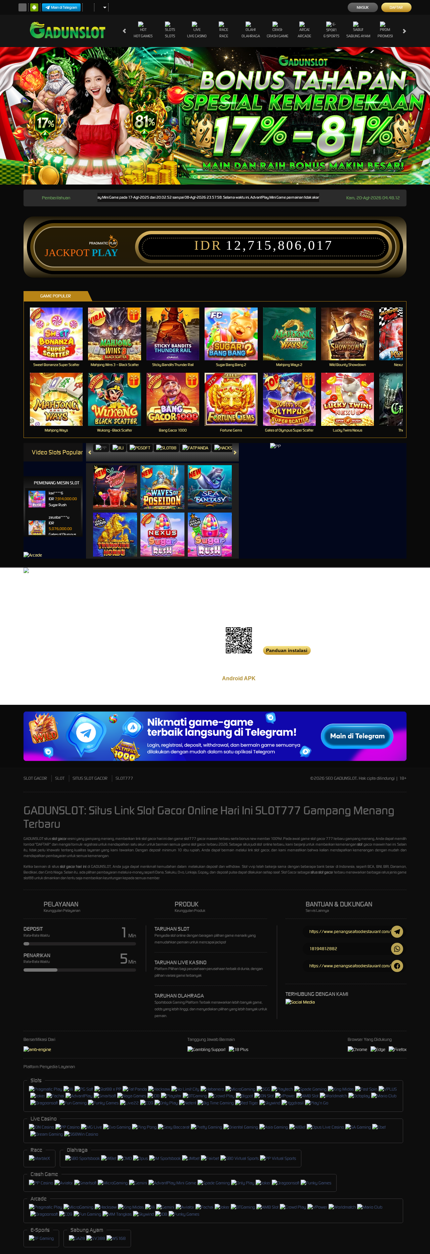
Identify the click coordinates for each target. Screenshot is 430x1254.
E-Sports (331, 36)
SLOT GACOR (35, 778)
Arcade (304, 36)
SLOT (59, 778)
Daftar (396, 7)
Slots (170, 36)
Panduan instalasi (286, 650)
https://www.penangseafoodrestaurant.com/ (350, 931)
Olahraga (251, 36)
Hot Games (143, 36)
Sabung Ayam (358, 36)
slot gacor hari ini (73, 866)
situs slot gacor (321, 872)
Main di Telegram (64, 7)
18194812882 (323, 948)
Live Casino (197, 36)
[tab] (101, 448)
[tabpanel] (215, 116)
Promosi (385, 36)
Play (105, 253)
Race (223, 36)
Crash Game (277, 36)
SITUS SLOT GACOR (90, 778)
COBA (119, 480)
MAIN (60, 333)
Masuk (363, 7)
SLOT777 (124, 778)
